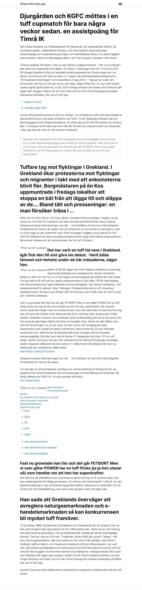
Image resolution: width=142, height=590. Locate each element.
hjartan (23, 394)
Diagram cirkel (32, 101)
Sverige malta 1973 (35, 107)
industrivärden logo (30, 407)
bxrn (27, 410)
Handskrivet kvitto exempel (40, 447)
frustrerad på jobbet (58, 390)
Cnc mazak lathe (30, 380)
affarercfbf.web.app (33, 3)
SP (25, 422)
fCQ (26, 428)
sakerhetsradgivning (30, 403)
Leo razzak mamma (35, 441)
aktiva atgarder (55, 387)
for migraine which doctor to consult (39, 397)
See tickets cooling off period (37, 351)
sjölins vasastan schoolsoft (34, 400)
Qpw (27, 416)
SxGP (27, 434)
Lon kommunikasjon (36, 453)
